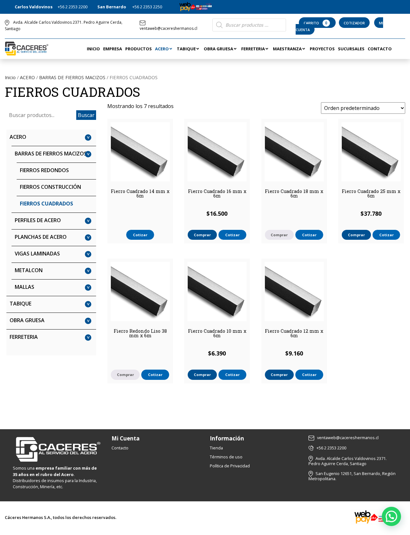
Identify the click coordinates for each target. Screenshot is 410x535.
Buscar (86, 115)
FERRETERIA (24, 336)
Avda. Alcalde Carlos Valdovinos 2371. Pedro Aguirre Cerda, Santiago (347, 461)
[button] (391, 516)
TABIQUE (20, 303)
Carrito (315, 23)
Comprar (279, 234)
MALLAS (24, 286)
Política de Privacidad (230, 466)
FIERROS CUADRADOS (46, 203)
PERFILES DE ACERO (38, 220)
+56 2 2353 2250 (147, 7)
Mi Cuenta (125, 438)
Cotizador (354, 23)
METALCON (29, 270)
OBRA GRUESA (27, 320)
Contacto (119, 448)
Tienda (216, 448)
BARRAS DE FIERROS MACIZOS (72, 77)
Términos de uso (226, 457)
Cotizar (140, 234)
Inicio (10, 77)
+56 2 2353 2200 (72, 7)
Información (227, 438)
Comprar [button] (202, 234)
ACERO (27, 77)
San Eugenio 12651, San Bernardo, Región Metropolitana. (352, 476)
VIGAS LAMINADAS (37, 253)
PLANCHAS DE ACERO (41, 236)
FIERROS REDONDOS (44, 170)
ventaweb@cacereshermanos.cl (168, 28)
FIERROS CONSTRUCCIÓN (50, 186)
